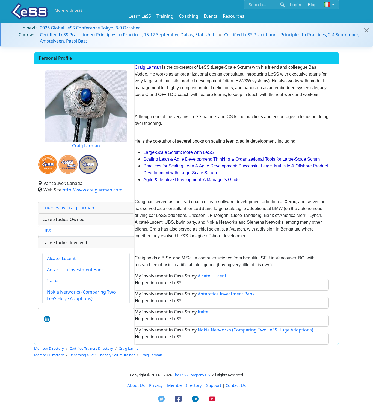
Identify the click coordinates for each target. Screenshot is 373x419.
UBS (47, 231)
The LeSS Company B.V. (192, 374)
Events (210, 16)
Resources (233, 16)
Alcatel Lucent (61, 258)
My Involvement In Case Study (180, 276)
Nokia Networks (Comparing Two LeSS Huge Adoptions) (255, 330)
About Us (136, 385)
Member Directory (184, 385)
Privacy (156, 385)
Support (213, 385)
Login (295, 4)
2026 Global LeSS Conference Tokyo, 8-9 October (90, 28)
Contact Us (236, 385)
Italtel (53, 281)
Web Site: (53, 190)
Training (164, 16)
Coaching (188, 16)
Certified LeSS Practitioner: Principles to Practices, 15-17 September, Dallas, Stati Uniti (127, 35)
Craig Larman (86, 146)
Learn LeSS (140, 16)
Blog (312, 4)
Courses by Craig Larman (68, 208)
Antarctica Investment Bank (75, 270)
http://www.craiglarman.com (92, 190)
